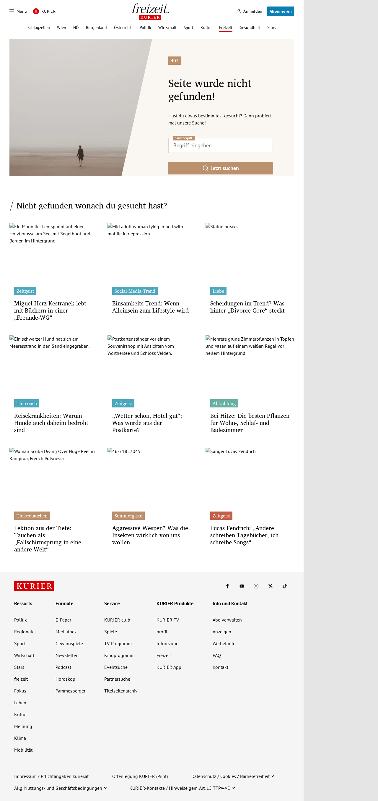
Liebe (218, 291)
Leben (20, 702)
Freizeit (225, 27)
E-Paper (63, 620)
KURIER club (117, 620)
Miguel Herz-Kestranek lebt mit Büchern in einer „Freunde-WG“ (50, 310)
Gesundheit (249, 27)
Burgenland (96, 27)
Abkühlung (224, 403)
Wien (61, 27)
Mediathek (66, 632)
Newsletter (66, 655)
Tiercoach (27, 403)
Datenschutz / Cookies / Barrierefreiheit (230, 776)
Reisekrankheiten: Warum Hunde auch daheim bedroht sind (51, 423)
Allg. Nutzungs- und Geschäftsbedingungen (58, 788)
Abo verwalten (227, 620)
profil (162, 632)
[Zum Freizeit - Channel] (150, 11)
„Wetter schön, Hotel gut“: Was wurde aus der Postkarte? (147, 423)
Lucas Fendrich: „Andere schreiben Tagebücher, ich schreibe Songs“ (244, 535)
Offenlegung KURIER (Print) (140, 776)
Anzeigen (222, 632)
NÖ (76, 27)
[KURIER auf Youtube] (242, 586)
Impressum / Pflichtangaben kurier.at (51, 776)
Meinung (23, 726)
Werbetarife (224, 643)
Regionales (25, 632)
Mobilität (23, 750)
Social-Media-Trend (135, 291)
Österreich (123, 27)
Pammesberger (70, 691)
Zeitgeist (25, 291)
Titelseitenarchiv (121, 691)
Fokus (20, 691)
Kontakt (220, 667)
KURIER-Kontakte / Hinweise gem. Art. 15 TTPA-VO (180, 788)
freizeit (21, 679)
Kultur (206, 27)
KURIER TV (168, 620)
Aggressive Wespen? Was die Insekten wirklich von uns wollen (150, 535)
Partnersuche (117, 679)
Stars (271, 27)
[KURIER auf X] (270, 586)
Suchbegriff (183, 138)
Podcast (63, 667)
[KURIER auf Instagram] (256, 586)
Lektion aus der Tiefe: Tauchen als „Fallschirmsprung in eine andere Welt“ (47, 538)
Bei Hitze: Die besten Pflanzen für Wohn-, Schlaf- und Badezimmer (249, 423)
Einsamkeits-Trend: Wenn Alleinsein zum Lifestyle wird (150, 306)
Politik (145, 27)
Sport (188, 27)
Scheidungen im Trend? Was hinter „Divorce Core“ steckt (247, 306)
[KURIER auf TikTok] (284, 586)
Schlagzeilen (38, 27)
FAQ (217, 655)
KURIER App (169, 667)
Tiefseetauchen (32, 516)
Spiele (110, 632)
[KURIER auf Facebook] (227, 586)
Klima (20, 738)
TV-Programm (118, 643)
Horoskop (65, 679)
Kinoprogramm (119, 655)
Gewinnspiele (69, 643)
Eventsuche (116, 667)
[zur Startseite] (34, 586)
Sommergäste (128, 516)
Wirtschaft (167, 27)
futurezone (167, 643)
